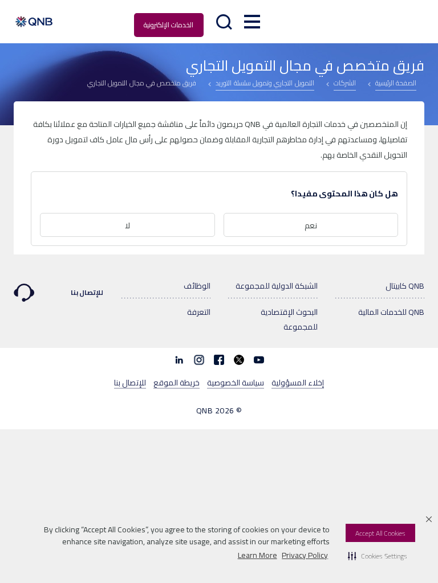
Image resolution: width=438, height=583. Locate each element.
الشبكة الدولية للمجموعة (277, 285)
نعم (311, 225)
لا (127, 225)
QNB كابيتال (405, 285)
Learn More (257, 555)
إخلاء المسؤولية (297, 382)
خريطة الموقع (176, 382)
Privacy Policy (305, 555)
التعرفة (198, 312)
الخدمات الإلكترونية (168, 24)
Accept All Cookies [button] (380, 533)
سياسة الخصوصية (235, 382)
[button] (377, 556)
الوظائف (197, 285)
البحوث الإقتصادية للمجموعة (289, 319)
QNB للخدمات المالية (391, 312)
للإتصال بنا (87, 292)
